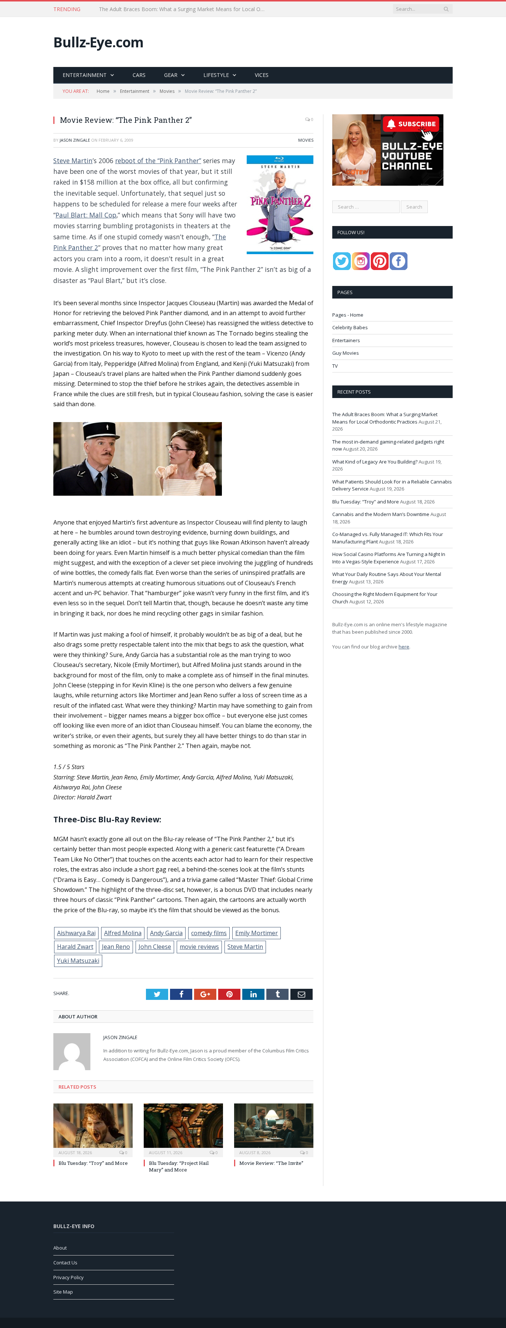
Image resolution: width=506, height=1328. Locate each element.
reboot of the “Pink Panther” (158, 160)
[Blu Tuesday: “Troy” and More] (93, 1129)
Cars (139, 74)
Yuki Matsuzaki (78, 961)
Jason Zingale (75, 140)
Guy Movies (345, 353)
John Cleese (155, 947)
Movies (305, 140)
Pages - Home (347, 314)
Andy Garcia (166, 933)
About (60, 1247)
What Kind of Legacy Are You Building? (374, 461)
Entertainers (346, 340)
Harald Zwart (75, 947)
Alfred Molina (123, 933)
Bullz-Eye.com (98, 42)
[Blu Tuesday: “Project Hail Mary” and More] (183, 1129)
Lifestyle (216, 74)
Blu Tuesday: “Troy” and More (93, 1163)
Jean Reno (116, 947)
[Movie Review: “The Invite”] (273, 1129)
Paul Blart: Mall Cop (86, 214)
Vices (262, 74)
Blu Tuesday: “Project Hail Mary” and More (179, 1166)
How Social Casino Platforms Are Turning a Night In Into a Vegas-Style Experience (388, 558)
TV (335, 366)
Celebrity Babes (350, 327)
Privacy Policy (68, 1277)
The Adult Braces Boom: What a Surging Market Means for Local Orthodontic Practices (384, 418)
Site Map (63, 1291)
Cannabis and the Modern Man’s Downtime (380, 514)
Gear (170, 74)
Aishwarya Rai (76, 933)
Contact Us (65, 1262)
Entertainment (85, 74)
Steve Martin (73, 160)
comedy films (209, 933)
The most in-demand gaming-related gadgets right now (165, 9)
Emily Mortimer (256, 933)
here (404, 646)
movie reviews (199, 947)
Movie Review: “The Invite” (271, 1163)
